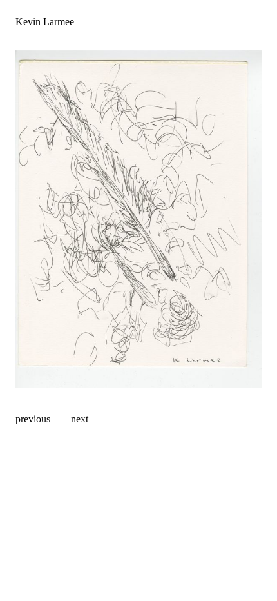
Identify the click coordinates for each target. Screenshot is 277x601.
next (79, 418)
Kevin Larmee (44, 21)
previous (32, 418)
